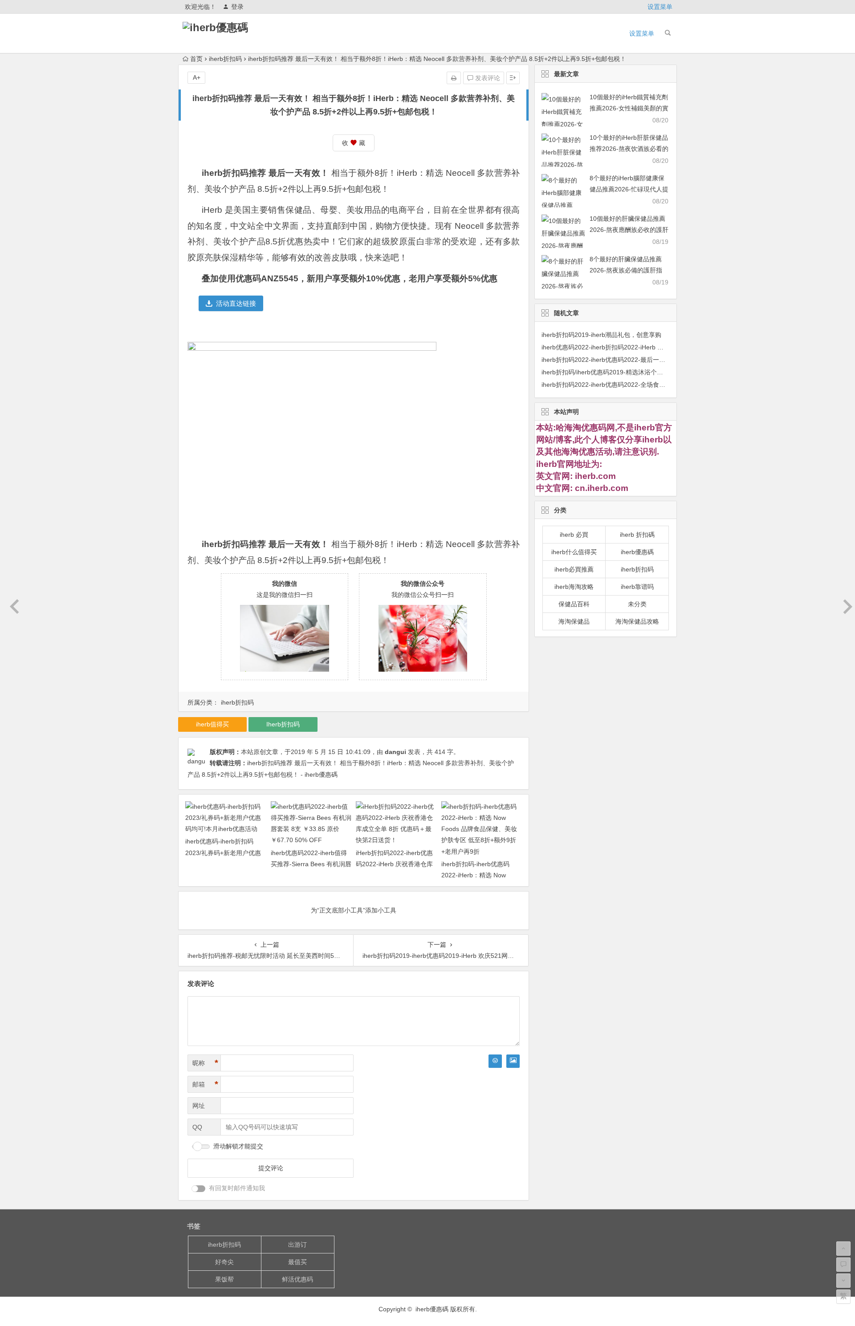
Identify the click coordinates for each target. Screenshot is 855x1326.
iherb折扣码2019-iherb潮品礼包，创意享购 (601, 334)
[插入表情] (495, 1061)
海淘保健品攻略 (637, 621)
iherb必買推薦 (574, 569)
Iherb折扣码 (283, 724)
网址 (198, 1105)
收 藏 (353, 142)
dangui (395, 751)
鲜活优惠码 (297, 1279)
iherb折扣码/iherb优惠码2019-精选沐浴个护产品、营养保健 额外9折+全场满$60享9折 (661, 372)
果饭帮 (224, 1279)
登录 (237, 6)
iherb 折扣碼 (637, 534)
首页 (196, 58)
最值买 (297, 1261)
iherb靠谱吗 (637, 586)
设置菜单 (659, 6)
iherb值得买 (212, 724)
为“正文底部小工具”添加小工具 (353, 910)
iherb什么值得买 (574, 552)
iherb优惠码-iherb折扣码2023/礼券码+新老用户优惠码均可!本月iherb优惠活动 (223, 852)
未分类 (637, 604)
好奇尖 (224, 1261)
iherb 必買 (574, 534)
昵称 (205, 1063)
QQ (197, 1127)
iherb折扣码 (225, 58)
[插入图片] (513, 1061)
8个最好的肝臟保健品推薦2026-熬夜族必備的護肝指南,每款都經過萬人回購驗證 (628, 270)
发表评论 (486, 77)
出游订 (297, 1244)
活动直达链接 (236, 303)
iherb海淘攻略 (574, 586)
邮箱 (205, 1084)
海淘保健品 (574, 621)
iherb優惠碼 (637, 552)
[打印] (454, 78)
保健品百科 (574, 604)
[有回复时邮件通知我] (198, 1188)
